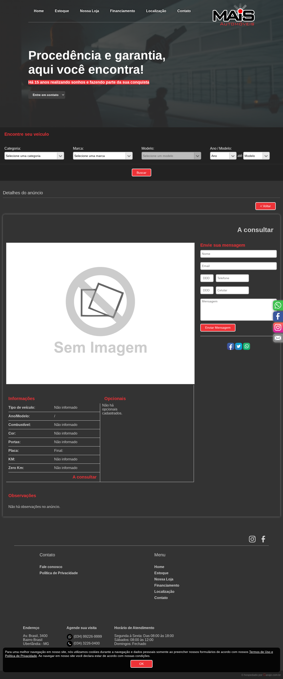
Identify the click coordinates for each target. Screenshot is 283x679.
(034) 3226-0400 (87, 643)
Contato (161, 598)
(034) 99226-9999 (88, 636)
